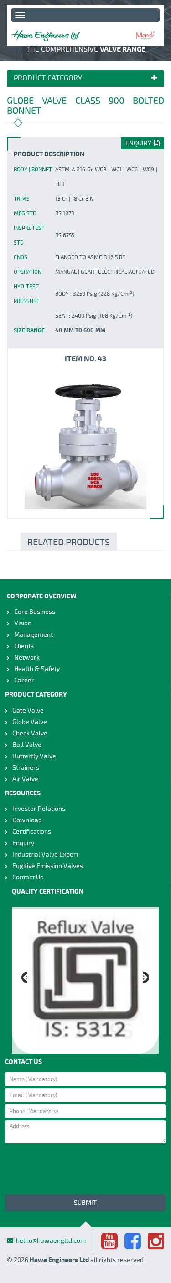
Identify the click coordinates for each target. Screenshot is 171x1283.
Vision (22, 623)
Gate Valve (28, 710)
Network (27, 657)
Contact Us (27, 877)
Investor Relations (38, 809)
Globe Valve (29, 722)
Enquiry (139, 143)
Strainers (25, 768)
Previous (24, 978)
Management (33, 635)
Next (146, 978)
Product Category (48, 79)
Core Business (34, 612)
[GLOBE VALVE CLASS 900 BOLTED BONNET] (85, 440)
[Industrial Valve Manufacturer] (45, 36)
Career (24, 680)
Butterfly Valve (34, 756)
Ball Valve (26, 745)
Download (27, 820)
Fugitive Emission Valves (47, 866)
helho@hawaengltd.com (51, 1241)
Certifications (31, 832)
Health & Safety (37, 669)
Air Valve (25, 779)
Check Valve (29, 733)
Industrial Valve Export (45, 854)
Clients (24, 646)
